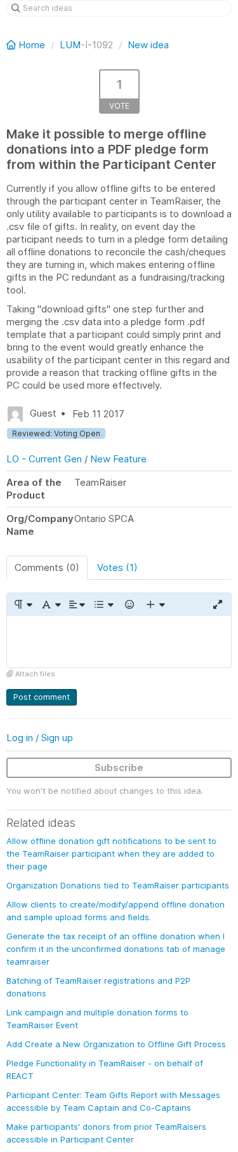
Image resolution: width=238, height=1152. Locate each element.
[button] (23, 604)
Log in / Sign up (39, 738)
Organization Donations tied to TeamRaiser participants (117, 885)
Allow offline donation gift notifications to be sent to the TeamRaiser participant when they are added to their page (111, 853)
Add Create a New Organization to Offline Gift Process (116, 1044)
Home (32, 45)
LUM (70, 45)
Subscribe (119, 767)
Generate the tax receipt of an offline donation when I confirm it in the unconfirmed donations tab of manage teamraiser (115, 949)
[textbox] (119, 642)
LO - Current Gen (44, 459)
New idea (148, 45)
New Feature (118, 459)
